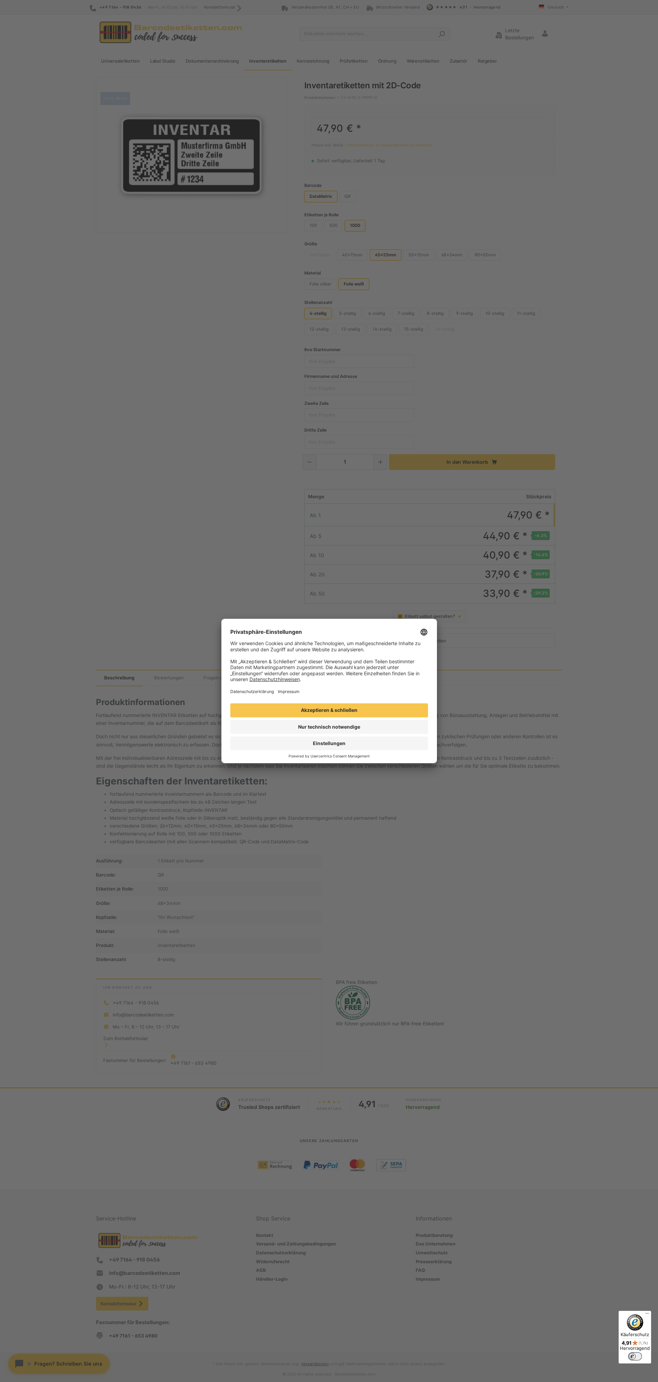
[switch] (635, 1356)
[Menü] (647, 1315)
